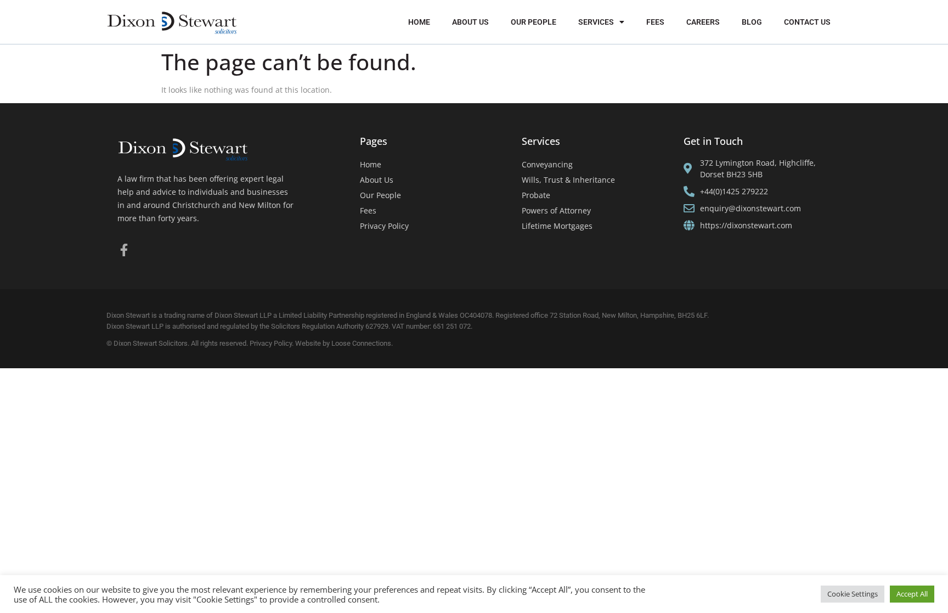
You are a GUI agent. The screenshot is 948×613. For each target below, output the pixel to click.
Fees (655, 22)
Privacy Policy (384, 226)
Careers (703, 22)
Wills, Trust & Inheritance (568, 180)
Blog (752, 22)
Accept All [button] (912, 594)
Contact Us (807, 22)
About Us (470, 22)
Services (596, 22)
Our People (533, 22)
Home (419, 22)
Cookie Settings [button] (852, 594)
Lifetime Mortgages (557, 226)
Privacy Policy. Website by (290, 343)
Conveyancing (547, 164)
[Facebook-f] (123, 250)
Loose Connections (361, 343)
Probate (536, 195)
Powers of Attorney (556, 210)
